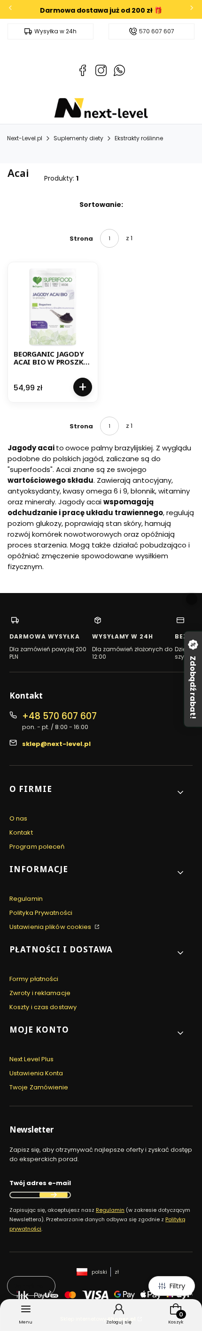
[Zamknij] (191, 599)
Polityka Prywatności (40, 912)
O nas (18, 818)
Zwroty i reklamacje (39, 993)
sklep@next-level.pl (56, 743)
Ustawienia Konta (36, 1073)
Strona (81, 238)
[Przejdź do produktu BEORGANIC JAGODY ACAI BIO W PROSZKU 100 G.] (53, 307)
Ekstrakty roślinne (139, 138)
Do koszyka (82, 387)
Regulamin (26, 898)
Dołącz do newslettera (53, 1195)
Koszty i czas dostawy (43, 1007)
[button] (97, 793)
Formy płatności (34, 978)
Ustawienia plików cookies (51, 926)
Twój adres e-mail (40, 1183)
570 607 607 (156, 31)
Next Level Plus (31, 1059)
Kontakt (21, 832)
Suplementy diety (78, 138)
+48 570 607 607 (59, 716)
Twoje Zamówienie (39, 1087)
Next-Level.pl (24, 138)
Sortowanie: (101, 204)
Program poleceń (37, 846)
